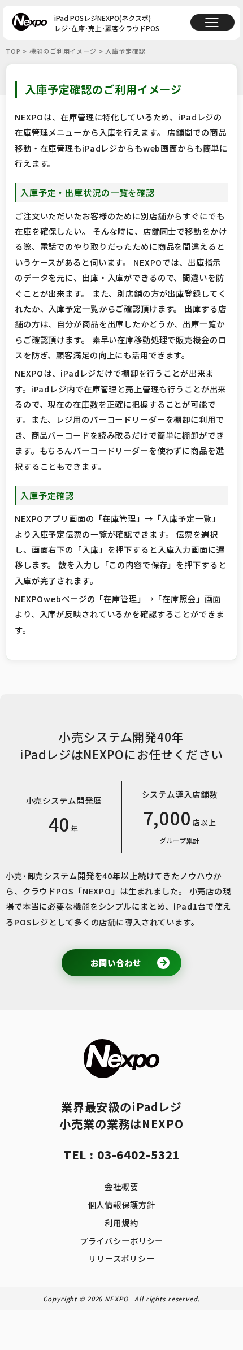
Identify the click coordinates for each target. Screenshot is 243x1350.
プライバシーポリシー (122, 1241)
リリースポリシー (121, 1258)
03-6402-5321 (138, 1154)
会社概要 (121, 1186)
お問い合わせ (115, 962)
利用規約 (121, 1222)
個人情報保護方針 (121, 1204)
